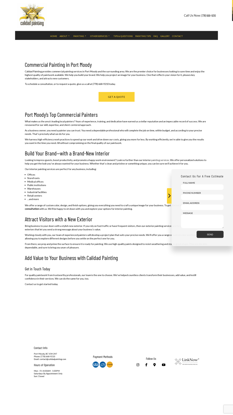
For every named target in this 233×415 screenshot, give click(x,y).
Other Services (98, 36)
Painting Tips (143, 36)
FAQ (155, 36)
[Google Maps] (155, 365)
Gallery (164, 36)
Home (53, 36)
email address (191, 203)
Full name (189, 182)
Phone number (192, 192)
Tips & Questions (123, 36)
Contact (177, 36)
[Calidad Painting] (32, 14)
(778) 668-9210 (208, 15)
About (63, 36)
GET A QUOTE (116, 96)
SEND (210, 234)
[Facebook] (146, 365)
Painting (78, 36)
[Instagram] (138, 365)
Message (188, 213)
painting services (160, 160)
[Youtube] (163, 365)
